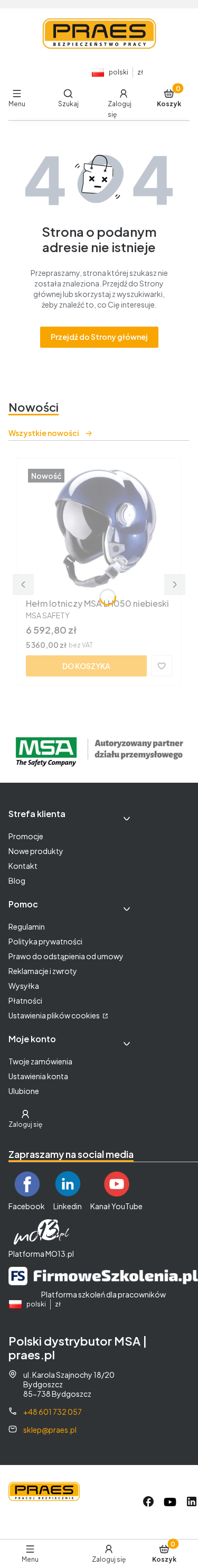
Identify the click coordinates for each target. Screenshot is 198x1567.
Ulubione (23, 1091)
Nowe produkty (35, 851)
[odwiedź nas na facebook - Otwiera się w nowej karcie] (148, 1502)
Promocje (25, 836)
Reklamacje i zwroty (42, 971)
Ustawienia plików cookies (54, 1015)
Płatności (25, 1000)
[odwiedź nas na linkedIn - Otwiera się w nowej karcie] (191, 1502)
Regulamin (26, 926)
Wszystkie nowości (43, 433)
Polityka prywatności (45, 941)
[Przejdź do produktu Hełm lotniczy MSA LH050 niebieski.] (99, 530)
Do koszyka (86, 666)
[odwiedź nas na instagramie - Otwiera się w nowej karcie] (170, 1502)
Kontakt (22, 865)
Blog (16, 880)
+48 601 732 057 (52, 1411)
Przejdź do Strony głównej (99, 336)
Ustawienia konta (38, 1076)
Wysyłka (23, 985)
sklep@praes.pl (50, 1429)
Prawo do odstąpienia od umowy (66, 956)
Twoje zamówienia (40, 1061)
